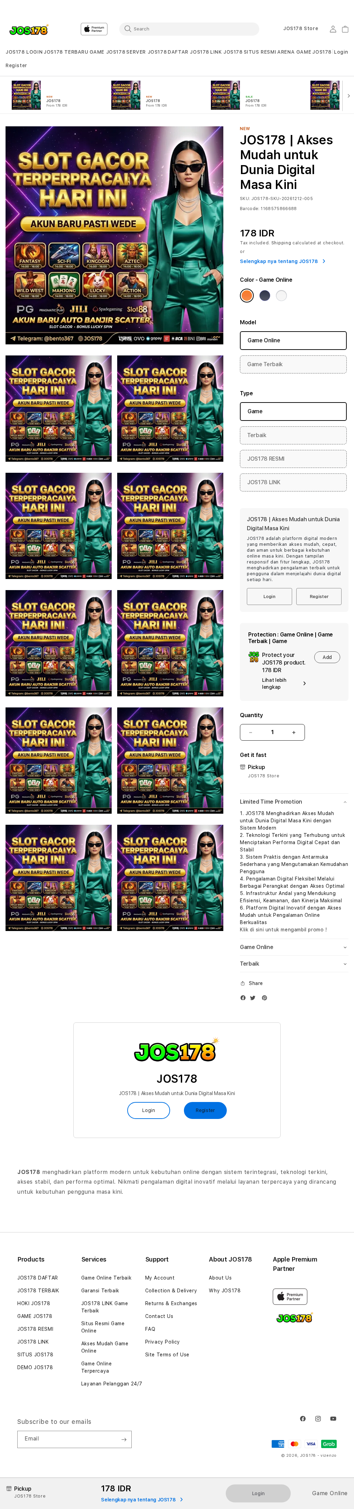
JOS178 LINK (263, 482)
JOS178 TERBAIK (38, 1290)
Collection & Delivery (171, 1290)
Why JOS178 (225, 1290)
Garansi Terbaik (100, 1290)
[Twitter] (254, 999)
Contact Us (159, 1316)
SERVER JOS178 (146, 52)
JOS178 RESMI (266, 458)
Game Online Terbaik (106, 1278)
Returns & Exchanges (171, 1303)
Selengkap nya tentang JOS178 (279, 261)
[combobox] (189, 28)
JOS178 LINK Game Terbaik (104, 1307)
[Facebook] (245, 999)
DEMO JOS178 (35, 1367)
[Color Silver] (281, 295)
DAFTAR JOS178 (188, 52)
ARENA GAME (294, 52)
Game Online (264, 340)
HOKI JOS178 (33, 1303)
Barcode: (250, 208)
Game (255, 411)
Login (269, 596)
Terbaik (257, 435)
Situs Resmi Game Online (103, 1327)
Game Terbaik (265, 364)
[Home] (30, 29)
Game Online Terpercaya (96, 1367)
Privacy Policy (162, 1342)
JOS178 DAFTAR (37, 1278)
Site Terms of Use (167, 1354)
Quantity (251, 715)
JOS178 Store (300, 28)
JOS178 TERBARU (66, 52)
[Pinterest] (266, 999)
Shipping (281, 243)
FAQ (150, 1329)
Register (319, 596)
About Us (220, 1278)
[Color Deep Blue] (264, 295)
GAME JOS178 (107, 52)
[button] (24, 52)
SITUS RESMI (260, 52)
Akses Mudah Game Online (105, 1347)
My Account (160, 1278)
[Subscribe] (123, 1439)
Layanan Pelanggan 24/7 (111, 1383)
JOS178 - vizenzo (318, 1455)
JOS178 (322, 52)
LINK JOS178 (226, 52)
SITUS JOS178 (35, 1354)
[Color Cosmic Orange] (247, 295)
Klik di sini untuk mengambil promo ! (283, 929)
